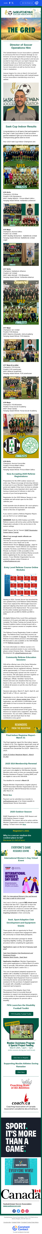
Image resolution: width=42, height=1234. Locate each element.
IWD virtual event (30, 902)
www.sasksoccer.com (12, 1206)
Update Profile (16, 1222)
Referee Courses (24, 544)
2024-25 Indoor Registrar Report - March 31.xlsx (18, 755)
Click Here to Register (21, 1058)
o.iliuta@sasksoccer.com (11, 561)
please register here (23, 699)
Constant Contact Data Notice (30, 1222)
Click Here (21, 1072)
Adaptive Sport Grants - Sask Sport (15, 957)
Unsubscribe (7, 1222)
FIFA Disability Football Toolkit (21, 1014)
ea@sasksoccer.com (10, 801)
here (25, 516)
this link (23, 636)
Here (10, 795)
